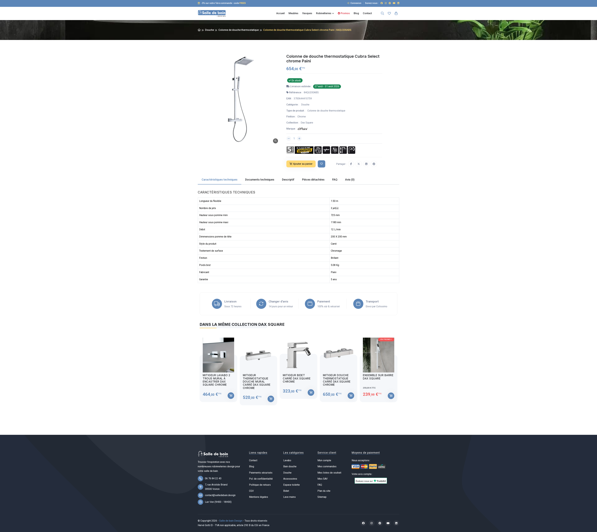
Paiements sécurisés (260, 472)
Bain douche (289, 466)
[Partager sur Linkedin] (366, 164)
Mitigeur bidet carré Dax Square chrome (296, 378)
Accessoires (290, 478)
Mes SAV (322, 478)
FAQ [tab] (334, 179)
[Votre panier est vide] (396, 13)
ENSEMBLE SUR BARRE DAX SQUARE (378, 377)
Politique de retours (260, 484)
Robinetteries (323, 13)
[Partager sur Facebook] (351, 164)
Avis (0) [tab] (349, 179)
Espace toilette (291, 484)
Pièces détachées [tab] (313, 179)
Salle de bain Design (230, 520)
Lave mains (289, 496)
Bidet (286, 490)
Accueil (280, 13)
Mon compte (324, 460)
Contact (367, 13)
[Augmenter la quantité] (299, 138)
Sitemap (321, 496)
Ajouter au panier (302, 163)
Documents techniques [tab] (259, 179)
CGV (251, 490)
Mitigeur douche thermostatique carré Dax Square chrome (337, 380)
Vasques (307, 13)
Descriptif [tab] (288, 179)
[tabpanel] (298, 368)
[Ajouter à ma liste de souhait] (321, 164)
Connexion (355, 3)
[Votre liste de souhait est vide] (389, 13)
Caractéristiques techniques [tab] (219, 179)
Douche (209, 29)
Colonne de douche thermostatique (238, 29)
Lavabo (287, 460)
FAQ (319, 484)
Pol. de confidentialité (261, 478)
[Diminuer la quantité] (288, 138)
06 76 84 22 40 (213, 478)
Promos (345, 13)
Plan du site (323, 490)
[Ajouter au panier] (231, 395)
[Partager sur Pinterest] (374, 164)
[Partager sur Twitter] (359, 164)
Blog (356, 13)
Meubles (293, 13)
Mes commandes (326, 466)
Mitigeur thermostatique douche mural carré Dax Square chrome (257, 382)
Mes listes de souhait (329, 472)
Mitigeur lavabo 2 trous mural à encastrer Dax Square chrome (216, 380)
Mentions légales (258, 496)
